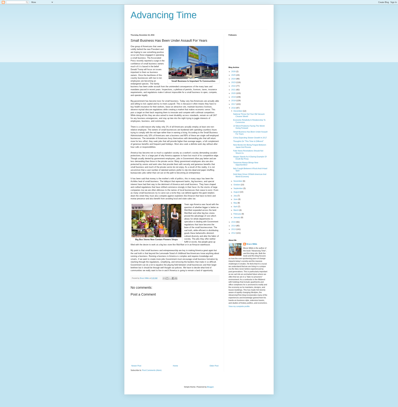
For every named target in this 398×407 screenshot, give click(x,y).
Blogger (210, 387)
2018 (233, 100)
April (236, 207)
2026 (233, 71)
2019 (233, 97)
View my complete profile (239, 306)
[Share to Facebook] (173, 278)
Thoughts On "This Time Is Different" (248, 141)
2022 (233, 86)
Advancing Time (164, 15)
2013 (233, 229)
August (237, 192)
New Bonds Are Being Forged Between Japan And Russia (249, 146)
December (238, 111)
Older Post (214, 366)
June (236, 199)
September (238, 188)
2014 (233, 226)
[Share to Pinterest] (176, 278)
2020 (233, 93)
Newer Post (136, 366)
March (236, 210)
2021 (233, 90)
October (237, 185)
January (237, 217)
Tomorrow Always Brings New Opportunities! (245, 164)
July (235, 196)
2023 (233, 82)
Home (175, 366)
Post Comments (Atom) (152, 370)
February (238, 214)
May (236, 203)
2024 (233, 79)
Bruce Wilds (251, 244)
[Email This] (164, 278)
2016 (233, 108)
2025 (233, 75)
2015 (233, 222)
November (238, 181)
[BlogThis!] (167, 278)
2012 (233, 233)
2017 (233, 104)
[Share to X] (170, 278)
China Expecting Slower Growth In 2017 (250, 138)
